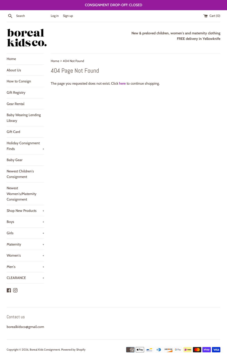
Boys (25, 222)
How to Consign (19, 81)
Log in (55, 16)
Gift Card (13, 132)
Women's (25, 255)
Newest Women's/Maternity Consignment (21, 193)
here (122, 83)
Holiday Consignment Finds (25, 146)
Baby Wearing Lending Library (24, 118)
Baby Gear (14, 160)
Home (11, 59)
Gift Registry (16, 92)
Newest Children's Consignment (20, 174)
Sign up (68, 16)
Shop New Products (25, 211)
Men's (25, 267)
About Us (14, 70)
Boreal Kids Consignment (45, 349)
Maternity (25, 244)
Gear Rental (15, 104)
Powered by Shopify (73, 349)
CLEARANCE (25, 278)
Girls (25, 233)
